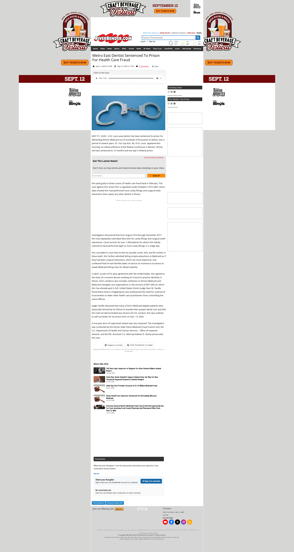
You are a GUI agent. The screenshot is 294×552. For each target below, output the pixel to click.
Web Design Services (142, 530)
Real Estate (186, 48)
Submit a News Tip (114, 503)
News (109, 48)
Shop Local (157, 48)
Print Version (98, 503)
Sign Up (152, 41)
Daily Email (165, 33)
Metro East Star (143, 533)
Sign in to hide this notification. (154, 157)
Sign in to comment (152, 481)
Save (156, 66)
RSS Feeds (169, 530)
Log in (143, 41)
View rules (96, 473)
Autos (177, 48)
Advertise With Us (108, 530)
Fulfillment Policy (194, 530)
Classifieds (168, 48)
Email (144, 509)
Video (102, 48)
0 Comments (144, 66)
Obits (124, 48)
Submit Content (179, 33)
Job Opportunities (120, 530)
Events (131, 48)
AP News (147, 48)
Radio (199, 33)
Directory (197, 48)
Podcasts (191, 33)
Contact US (154, 530)
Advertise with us (150, 33)
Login (139, 509)
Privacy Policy (183, 530)
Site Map (161, 530)
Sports (116, 48)
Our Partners (131, 530)
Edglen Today (154, 533)
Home (95, 48)
